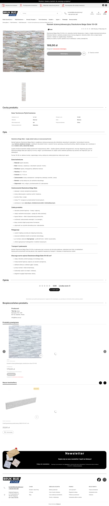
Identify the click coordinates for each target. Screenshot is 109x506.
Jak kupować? (72, 489)
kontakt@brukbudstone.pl (75, 12)
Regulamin (67, 464)
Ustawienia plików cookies (75, 497)
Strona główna (6, 22)
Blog (30, 494)
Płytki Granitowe (6, 421)
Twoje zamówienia (93, 489)
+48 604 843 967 (73, 14)
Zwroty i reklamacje (54, 497)
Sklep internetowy (55, 504)
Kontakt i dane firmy (34, 489)
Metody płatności (53, 489)
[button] (60, 13)
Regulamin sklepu (73, 492)
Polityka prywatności (74, 494)
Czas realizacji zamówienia (55, 494)
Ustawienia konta (93, 492)
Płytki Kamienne (13, 22)
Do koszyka (9, 432)
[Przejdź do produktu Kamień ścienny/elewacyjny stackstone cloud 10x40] (25, 342)
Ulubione (91, 494)
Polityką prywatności (77, 465)
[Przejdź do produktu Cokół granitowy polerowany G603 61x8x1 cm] (21, 403)
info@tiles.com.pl (16, 317)
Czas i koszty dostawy (54, 492)
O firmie (31, 492)
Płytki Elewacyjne (22, 22)
